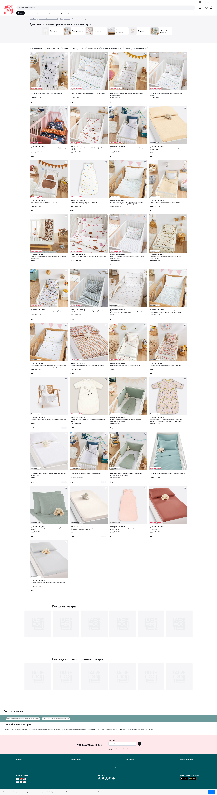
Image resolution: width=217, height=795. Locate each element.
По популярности (37, 48)
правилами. (117, 792)
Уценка (50, 13)
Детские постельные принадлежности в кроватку (86, 19)
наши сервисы (76, 759)
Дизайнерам (60, 13)
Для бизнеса (71, 13)
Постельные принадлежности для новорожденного (55, 718)
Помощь (19, 759)
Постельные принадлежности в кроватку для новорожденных (22, 718)
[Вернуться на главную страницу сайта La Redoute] (8, 10)
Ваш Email (111, 740)
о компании (130, 759)
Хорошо (212, 792)
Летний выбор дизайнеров (36, 13)
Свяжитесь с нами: (186, 759)
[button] (211, 8)
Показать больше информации (108, 767)
